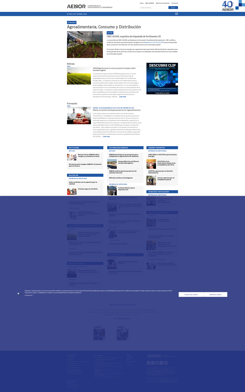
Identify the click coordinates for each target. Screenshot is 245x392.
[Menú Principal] (176, 14)
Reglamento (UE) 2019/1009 (154, 42)
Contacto (175, 3)
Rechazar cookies (215, 294)
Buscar (173, 8)
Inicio (142, 3)
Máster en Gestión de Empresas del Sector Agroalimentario (117, 110)
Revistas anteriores (163, 3)
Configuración (29, 295)
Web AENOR (149, 3)
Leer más (122, 96)
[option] (162, 78)
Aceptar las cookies (191, 294)
